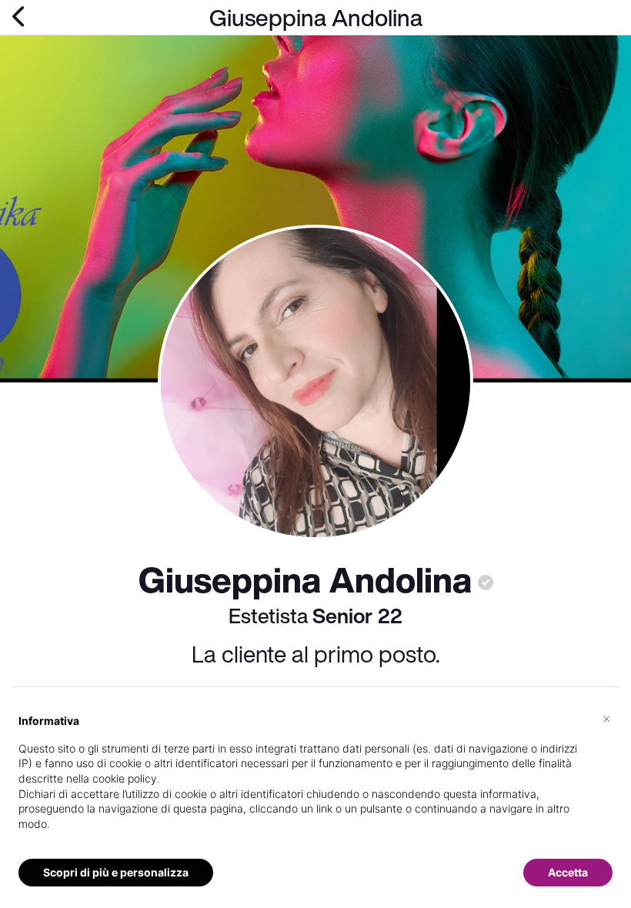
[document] (315, 784)
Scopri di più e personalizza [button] (116, 872)
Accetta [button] (568, 872)
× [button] (607, 718)
